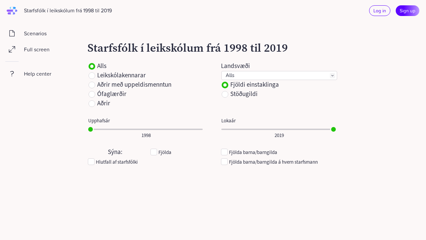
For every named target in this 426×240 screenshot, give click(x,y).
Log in (379, 10)
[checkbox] (153, 152)
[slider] (90, 129)
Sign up (407, 10)
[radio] (92, 66)
